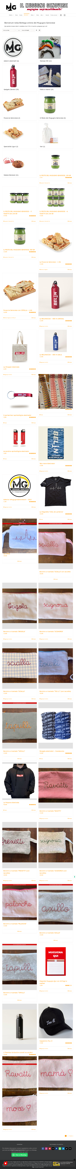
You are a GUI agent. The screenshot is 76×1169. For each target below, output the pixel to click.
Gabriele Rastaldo (32, 1161)
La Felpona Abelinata (11, 803)
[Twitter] (70, 1148)
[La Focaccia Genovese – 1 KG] (55, 242)
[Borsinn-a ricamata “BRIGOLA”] (19, 606)
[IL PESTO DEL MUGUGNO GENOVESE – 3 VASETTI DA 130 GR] (19, 197)
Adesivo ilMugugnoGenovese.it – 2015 (17, 500)
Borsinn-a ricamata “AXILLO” (50, 933)
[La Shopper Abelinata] (19, 347)
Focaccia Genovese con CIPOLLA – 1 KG (17, 310)
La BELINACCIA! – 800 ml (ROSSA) (52, 319)
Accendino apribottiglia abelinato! (16, 451)
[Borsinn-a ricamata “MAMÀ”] (55, 1073)
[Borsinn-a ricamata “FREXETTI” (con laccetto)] (19, 845)
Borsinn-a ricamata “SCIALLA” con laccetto (55, 572)
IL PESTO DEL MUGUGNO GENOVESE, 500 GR (19, 250)
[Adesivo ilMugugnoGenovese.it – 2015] (19, 486)
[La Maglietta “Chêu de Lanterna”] (55, 492)
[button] (65, 15)
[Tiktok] (66, 1148)
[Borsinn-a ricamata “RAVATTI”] (55, 785)
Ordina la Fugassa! (44, 269)
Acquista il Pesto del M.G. (45, 182)
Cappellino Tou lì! (46, 1041)
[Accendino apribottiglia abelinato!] (19, 437)
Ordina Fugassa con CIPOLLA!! (10, 317)
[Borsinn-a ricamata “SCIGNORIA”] (55, 606)
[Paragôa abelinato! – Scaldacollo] (55, 725)
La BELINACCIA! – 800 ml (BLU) (51, 355)
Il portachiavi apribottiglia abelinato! (17, 415)
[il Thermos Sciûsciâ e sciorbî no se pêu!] (19, 1027)
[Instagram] (46, 1148)
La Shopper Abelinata (11, 367)
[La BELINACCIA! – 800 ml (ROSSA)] (55, 294)
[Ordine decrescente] (19, 30)
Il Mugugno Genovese (16, 1161)
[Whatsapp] (60, 1148)
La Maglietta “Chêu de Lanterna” (51, 512)
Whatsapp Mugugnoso (48, 1161)
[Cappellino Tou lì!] (55, 1021)
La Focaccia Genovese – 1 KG (50, 262)
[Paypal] (56, 1148)
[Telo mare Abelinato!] (55, 443)
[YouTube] (49, 1148)
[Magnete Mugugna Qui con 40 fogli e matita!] (55, 961)
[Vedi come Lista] (39, 30)
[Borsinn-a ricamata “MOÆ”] (19, 1108)
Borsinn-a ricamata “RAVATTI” (50, 811)
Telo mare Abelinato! (47, 463)
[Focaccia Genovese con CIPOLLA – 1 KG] (19, 290)
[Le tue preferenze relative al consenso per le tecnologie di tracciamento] (74, 876)
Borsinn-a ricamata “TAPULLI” (14, 751)
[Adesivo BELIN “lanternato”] (55, 391)
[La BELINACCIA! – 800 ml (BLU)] (55, 341)
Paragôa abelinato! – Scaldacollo (52, 751)
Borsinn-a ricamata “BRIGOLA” (14, 631)
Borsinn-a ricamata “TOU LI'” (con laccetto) (55, 691)
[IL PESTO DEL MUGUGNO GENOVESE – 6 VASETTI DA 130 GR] (55, 197)
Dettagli (70, 182)
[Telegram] (63, 1148)
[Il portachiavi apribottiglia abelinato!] (19, 395)
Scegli (5, 422)
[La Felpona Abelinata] (19, 781)
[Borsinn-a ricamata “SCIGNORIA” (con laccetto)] (55, 845)
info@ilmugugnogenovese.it (18, 1150)
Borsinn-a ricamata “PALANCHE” (15, 924)
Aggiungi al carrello (44, 326)
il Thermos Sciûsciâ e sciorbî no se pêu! (18, 1052)
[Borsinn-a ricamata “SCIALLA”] (19, 666)
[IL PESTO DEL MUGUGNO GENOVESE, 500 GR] (19, 236)
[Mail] (53, 1148)
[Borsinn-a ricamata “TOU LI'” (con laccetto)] (55, 666)
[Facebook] (43, 1148)
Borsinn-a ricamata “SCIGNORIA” (51, 631)
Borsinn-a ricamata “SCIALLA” (14, 691)
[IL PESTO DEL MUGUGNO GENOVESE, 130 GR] (55, 161)
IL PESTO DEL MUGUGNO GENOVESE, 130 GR (55, 175)
